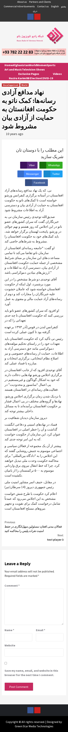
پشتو (63, 6)
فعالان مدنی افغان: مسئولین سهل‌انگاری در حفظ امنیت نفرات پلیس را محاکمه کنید (33, 526)
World (33, 65)
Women (42, 65)
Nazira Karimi (17, 78)
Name (9, 630)
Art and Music (13, 69)
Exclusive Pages (28, 74)
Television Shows (33, 69)
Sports (51, 65)
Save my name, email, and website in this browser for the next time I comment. (31, 673)
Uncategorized (10, 85)
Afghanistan (21, 65)
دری (35, 11)
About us (22, 1)
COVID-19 (47, 78)
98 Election (33, 78)
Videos (57, 74)
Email (40, 630)
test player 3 (55, 537)
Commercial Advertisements (19, 6)
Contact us (43, 6)
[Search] (62, 68)
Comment (12, 585)
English (55, 6)
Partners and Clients (40, 1)
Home (9, 65)
